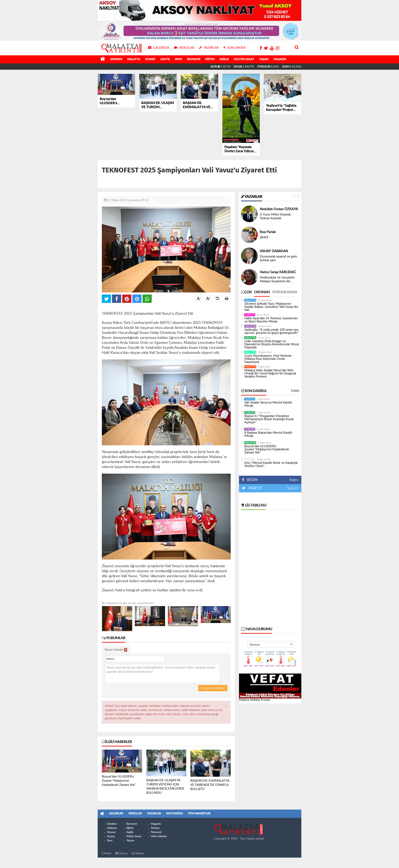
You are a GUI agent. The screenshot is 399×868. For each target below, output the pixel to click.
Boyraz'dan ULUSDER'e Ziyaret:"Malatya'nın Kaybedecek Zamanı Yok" (266, 449)
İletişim (139, 853)
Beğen (293, 480)
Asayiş (165, 59)
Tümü (295, 391)
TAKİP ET (254, 488)
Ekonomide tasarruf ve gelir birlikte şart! (278, 258)
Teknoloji (156, 832)
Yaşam (263, 59)
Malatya (133, 59)
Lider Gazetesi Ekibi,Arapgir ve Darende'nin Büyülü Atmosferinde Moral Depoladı (271, 344)
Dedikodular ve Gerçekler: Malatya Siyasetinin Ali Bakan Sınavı (278, 279)
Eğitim (209, 59)
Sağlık (224, 59)
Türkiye (250, 314)
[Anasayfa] (103, 59)
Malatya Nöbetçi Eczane (254, 699)
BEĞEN (252, 480)
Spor (178, 59)
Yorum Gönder (115, 649)
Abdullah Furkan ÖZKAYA (279, 209)
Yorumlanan (284, 292)
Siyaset (150, 59)
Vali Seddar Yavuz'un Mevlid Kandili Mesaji (268, 404)
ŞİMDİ (264, 237)
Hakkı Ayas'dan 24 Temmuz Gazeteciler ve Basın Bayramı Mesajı (271, 320)
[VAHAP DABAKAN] (249, 255)
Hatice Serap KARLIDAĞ (278, 272)
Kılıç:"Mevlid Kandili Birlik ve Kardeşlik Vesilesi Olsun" (271, 464)
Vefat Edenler (159, 836)
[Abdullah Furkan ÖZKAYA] (249, 213)
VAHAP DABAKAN (274, 251)
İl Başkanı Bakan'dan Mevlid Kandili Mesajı (268, 434)
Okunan (262, 292)
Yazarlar (253, 197)
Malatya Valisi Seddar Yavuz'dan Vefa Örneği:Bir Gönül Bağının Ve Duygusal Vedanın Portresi (270, 373)
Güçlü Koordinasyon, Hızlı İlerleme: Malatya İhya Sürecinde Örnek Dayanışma (268, 359)
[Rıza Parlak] (249, 234)
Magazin (279, 59)
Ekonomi (193, 59)
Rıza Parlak (268, 232)
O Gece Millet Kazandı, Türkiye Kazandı (275, 216)
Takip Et (292, 488)
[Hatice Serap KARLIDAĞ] (249, 276)
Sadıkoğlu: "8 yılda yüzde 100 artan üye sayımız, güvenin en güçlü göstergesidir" (271, 331)
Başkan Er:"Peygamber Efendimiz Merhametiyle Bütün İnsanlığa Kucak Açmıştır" (269, 419)
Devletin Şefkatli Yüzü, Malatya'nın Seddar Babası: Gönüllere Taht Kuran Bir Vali (271, 307)
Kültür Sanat (244, 59)
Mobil (107, 853)
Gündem (116, 59)
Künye (123, 853)
